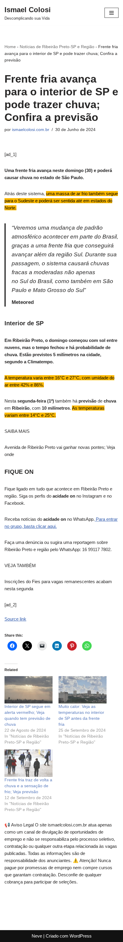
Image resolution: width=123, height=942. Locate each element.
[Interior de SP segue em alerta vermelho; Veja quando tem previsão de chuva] (28, 689)
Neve (37, 935)
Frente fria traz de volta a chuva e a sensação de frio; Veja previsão (28, 785)
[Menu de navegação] (111, 13)
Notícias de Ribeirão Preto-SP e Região (57, 46)
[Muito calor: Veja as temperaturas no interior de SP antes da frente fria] (83, 689)
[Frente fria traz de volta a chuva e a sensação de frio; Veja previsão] (28, 763)
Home (10, 46)
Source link (15, 618)
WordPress (81, 935)
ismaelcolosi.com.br (30, 129)
